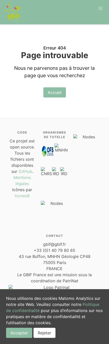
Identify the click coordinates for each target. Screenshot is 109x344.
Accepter (19, 332)
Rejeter (44, 332)
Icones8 (22, 195)
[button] (100, 8)
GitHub (25, 171)
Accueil (55, 92)
